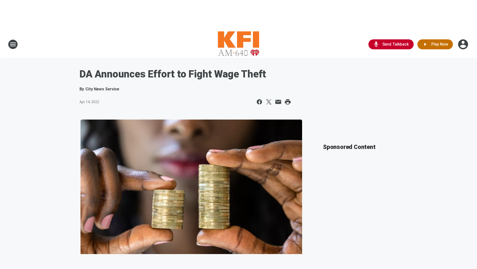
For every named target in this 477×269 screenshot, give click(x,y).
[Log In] (463, 44)
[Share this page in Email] (278, 101)
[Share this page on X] (268, 101)
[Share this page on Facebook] (259, 101)
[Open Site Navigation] (13, 44)
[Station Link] (238, 44)
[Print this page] (287, 101)
